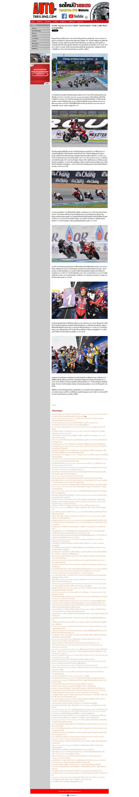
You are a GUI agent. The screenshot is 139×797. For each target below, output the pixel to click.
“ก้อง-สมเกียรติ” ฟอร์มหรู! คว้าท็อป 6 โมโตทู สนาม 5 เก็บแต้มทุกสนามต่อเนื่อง (75, 703)
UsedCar (55, 21)
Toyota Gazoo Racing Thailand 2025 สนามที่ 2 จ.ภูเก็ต (68, 476)
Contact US (80, 21)
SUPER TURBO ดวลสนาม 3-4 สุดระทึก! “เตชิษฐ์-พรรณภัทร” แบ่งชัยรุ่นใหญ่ (74, 686)
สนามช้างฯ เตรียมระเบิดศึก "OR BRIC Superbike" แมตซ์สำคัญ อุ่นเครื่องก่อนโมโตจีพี (77, 764)
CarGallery (47, 21)
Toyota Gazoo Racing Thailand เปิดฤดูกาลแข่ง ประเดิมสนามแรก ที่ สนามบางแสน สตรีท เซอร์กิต (80, 484)
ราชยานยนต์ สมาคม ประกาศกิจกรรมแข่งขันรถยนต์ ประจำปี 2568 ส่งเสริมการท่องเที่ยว (77, 478)
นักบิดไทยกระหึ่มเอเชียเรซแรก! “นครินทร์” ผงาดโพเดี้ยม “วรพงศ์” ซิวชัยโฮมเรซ (76, 717)
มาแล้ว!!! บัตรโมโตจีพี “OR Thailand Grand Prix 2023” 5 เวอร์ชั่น (71, 676)
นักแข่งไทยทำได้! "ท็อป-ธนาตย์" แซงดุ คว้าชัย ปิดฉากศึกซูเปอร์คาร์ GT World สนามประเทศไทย (80, 569)
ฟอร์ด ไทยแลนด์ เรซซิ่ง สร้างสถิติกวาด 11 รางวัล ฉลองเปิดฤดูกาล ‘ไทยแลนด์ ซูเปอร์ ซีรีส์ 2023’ (79, 715)
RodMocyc (63, 21)
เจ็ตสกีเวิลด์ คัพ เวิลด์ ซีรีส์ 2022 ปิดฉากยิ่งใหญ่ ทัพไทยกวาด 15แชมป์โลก (73, 749)
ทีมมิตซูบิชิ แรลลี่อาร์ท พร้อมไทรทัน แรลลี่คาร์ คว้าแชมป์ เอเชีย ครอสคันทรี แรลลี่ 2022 (77, 771)
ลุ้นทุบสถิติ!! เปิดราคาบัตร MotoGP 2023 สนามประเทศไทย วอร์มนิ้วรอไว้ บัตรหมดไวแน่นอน (79, 678)
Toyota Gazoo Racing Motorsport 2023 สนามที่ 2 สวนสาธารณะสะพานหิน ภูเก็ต (75, 665)
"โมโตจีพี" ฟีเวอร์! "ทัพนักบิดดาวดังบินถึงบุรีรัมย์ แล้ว (67, 781)
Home (33, 21)
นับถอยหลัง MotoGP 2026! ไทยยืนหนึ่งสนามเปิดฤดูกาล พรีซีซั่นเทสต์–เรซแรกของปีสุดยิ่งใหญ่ (79, 444)
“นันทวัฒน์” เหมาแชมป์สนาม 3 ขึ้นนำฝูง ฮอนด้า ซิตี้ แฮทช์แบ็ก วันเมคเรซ (74, 659)
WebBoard (71, 21)
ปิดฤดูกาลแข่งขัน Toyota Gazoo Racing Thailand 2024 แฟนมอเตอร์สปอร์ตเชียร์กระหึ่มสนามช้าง (80, 520)
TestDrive (39, 21)
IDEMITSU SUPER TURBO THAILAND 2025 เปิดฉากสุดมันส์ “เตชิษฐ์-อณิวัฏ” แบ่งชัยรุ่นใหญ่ (79, 499)
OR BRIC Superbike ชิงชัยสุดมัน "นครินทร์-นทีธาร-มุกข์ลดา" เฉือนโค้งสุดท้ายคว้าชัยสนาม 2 (79, 688)
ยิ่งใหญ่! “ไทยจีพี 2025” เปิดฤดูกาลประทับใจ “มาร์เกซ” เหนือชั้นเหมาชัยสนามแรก (76, 505)
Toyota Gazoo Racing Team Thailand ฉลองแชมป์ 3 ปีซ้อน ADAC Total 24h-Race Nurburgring (79, 777)
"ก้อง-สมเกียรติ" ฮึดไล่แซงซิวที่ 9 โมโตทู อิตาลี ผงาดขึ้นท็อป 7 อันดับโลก (73, 684)
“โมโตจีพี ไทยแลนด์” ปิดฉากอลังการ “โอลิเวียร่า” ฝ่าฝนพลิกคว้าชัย (72, 779)
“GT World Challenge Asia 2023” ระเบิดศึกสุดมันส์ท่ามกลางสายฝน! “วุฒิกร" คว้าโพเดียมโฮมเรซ (80, 709)
